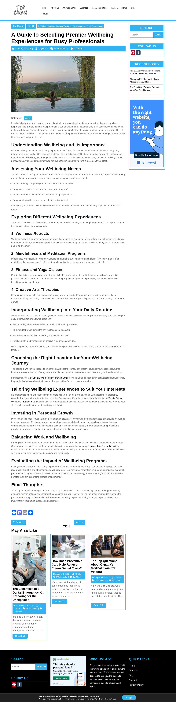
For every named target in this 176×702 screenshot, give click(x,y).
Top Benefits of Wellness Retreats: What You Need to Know (145, 88)
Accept (129, 697)
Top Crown (18, 26)
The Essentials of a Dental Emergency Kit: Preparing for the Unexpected (28, 594)
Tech (132, 8)
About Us (55, 8)
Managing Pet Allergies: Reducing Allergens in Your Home (144, 80)
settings (112, 699)
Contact (133, 680)
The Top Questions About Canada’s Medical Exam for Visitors (104, 566)
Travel (45, 14)
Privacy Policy (136, 685)
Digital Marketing (98, 8)
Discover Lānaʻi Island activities (103, 446)
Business (84, 8)
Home (45, 8)
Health (113, 8)
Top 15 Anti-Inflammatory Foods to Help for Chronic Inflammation (145, 72)
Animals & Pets (69, 8)
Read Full (21, 637)
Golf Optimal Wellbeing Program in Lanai (48, 378)
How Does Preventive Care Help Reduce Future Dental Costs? (67, 564)
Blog (131, 675)
